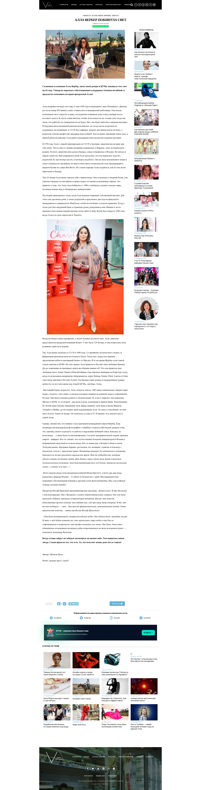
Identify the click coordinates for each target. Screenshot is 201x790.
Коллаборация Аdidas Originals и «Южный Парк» (146, 104)
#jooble (149, 757)
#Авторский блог (113, 4)
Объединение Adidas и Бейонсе (144, 159)
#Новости (64, 4)
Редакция (112, 776)
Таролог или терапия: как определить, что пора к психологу (146, 326)
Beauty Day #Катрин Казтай (143, 237)
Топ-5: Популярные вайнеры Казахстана (143, 262)
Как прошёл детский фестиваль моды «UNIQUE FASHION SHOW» (146, 132)
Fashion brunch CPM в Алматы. (143, 212)
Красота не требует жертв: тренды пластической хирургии (145, 76)
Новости (115, 16)
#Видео (127, 4)
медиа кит (100, 776)
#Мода (74, 4)
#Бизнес (99, 4)
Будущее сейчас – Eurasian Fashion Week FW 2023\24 (146, 291)
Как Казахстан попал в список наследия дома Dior (144, 54)
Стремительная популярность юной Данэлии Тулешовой (143, 185)
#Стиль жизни (86, 4)
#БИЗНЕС (111, 757)
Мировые (107, 16)
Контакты (88, 776)
